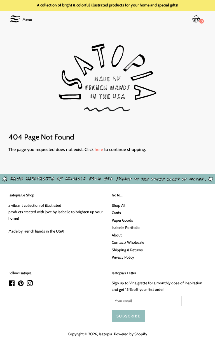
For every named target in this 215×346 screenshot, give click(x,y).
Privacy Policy (123, 257)
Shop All (118, 205)
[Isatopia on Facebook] (11, 284)
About (117, 235)
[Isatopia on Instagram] (30, 284)
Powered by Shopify (130, 334)
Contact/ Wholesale (128, 242)
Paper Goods (122, 220)
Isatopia (105, 334)
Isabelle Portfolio (126, 227)
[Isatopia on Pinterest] (21, 284)
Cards (116, 212)
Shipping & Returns (127, 250)
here (99, 149)
